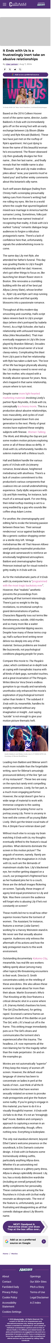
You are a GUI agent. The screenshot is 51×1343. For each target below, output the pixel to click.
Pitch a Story (37, 1286)
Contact (6, 1281)
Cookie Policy (9, 1297)
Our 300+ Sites (38, 1281)
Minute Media (19, 1319)
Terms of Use (37, 1292)
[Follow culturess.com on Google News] (44, 1241)
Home (5, 1254)
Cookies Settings (11, 1311)
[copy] (20, 69)
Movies (14, 1254)
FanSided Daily (10, 1286)
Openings (35, 1276)
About (5, 1276)
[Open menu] (4, 4)
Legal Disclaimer (39, 1297)
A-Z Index (35, 1302)
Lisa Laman (12, 64)
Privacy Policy (10, 1292)
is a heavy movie (27, 406)
